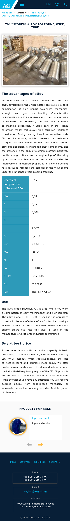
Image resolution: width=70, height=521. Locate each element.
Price (13, 462)
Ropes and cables (41, 418)
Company (25, 462)
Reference (40, 462)
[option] (35, 427)
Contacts (54, 462)
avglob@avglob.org (35, 491)
